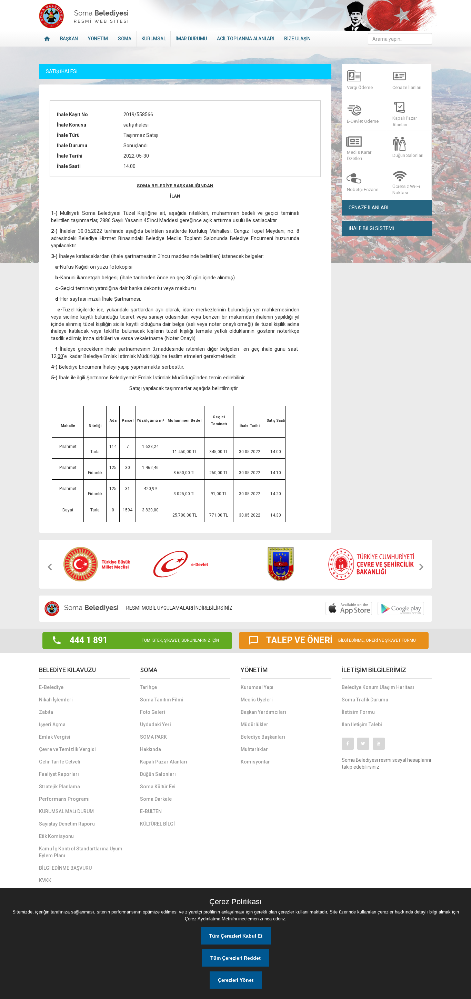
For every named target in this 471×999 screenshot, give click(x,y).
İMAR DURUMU (191, 38)
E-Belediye (51, 687)
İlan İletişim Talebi (362, 724)
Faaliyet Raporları (59, 774)
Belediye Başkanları (263, 737)
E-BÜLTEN (151, 811)
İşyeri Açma (52, 724)
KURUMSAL (153, 38)
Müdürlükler (254, 724)
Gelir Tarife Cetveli (59, 762)
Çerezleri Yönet (235, 980)
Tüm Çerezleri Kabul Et (235, 936)
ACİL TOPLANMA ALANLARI (245, 38)
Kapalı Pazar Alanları (163, 762)
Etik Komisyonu (56, 836)
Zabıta (46, 712)
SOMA (124, 38)
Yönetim (98, 38)
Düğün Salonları (158, 774)
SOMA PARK (153, 737)
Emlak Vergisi (54, 737)
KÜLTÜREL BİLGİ (157, 824)
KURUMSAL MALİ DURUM (66, 811)
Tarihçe (148, 687)
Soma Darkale (156, 799)
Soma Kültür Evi (158, 786)
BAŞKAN (69, 38)
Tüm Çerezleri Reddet (235, 958)
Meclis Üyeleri (257, 699)
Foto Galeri (152, 712)
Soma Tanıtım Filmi (161, 699)
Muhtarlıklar (254, 749)
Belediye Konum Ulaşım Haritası (378, 687)
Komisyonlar (255, 762)
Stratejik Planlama (59, 786)
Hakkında (150, 749)
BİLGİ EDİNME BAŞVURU (65, 868)
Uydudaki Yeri (155, 724)
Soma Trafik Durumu (365, 699)
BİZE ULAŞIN (297, 38)
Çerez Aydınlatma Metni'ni (211, 918)
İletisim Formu (358, 712)
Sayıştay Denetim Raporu (67, 824)
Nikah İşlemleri (56, 699)
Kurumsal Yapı (257, 687)
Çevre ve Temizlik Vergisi (67, 749)
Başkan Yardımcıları (263, 712)
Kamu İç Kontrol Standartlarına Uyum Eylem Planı (80, 852)
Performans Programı (64, 799)
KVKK (45, 880)
